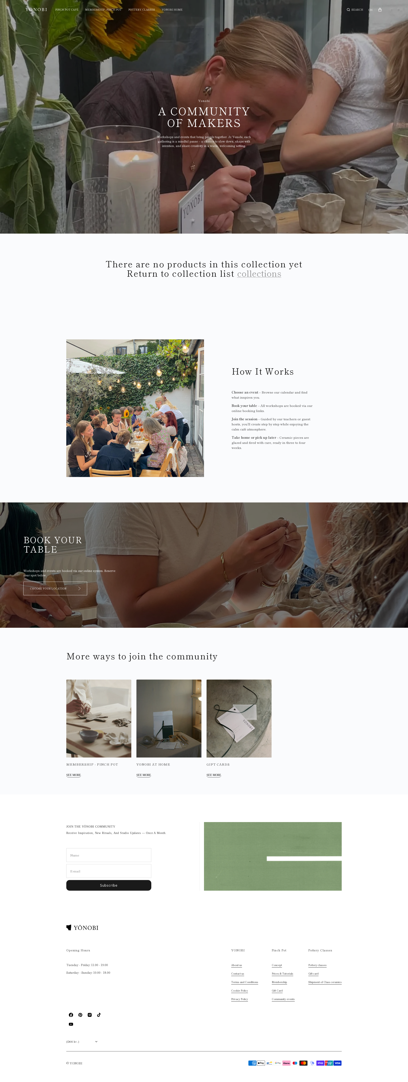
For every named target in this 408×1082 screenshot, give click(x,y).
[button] (355, 9)
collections (259, 273)
